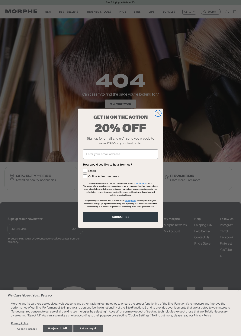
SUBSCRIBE (120, 217)
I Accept (88, 328)
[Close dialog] (158, 113)
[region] (120, 313)
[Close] (238, 290)
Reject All (57, 328)
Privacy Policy (19, 323)
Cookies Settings (27, 328)
